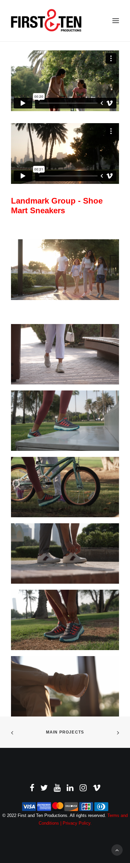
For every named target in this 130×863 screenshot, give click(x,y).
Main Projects (65, 732)
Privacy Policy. (77, 823)
